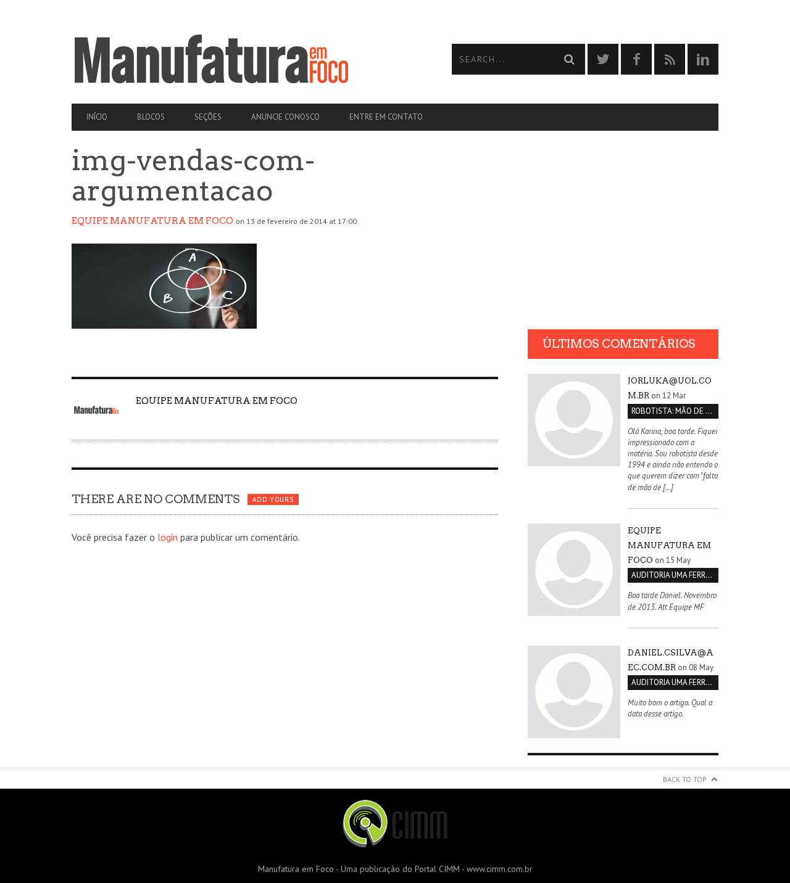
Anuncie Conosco (285, 117)
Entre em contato (386, 117)
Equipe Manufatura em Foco (152, 220)
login (167, 537)
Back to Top (685, 779)
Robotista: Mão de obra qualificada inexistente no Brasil (674, 411)
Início (96, 117)
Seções (208, 117)
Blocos (151, 117)
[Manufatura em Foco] (233, 59)
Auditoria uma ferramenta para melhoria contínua (674, 575)
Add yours (272, 499)
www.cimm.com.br (500, 868)
